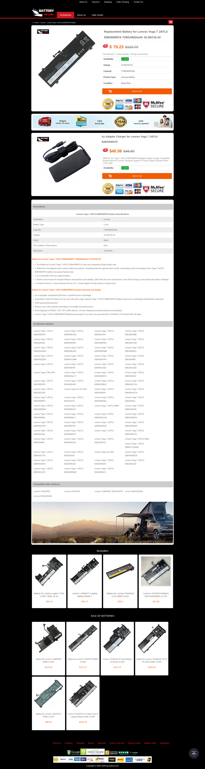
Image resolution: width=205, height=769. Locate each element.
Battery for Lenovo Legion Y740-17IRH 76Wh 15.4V (49, 594)
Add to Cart (137, 91)
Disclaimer (164, 743)
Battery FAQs (150, 743)
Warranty (102, 743)
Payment (95, 2)
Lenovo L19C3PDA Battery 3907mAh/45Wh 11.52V (156, 594)
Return (91, 743)
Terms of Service (116, 743)
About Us (83, 2)
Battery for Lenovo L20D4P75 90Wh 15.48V (83, 660)
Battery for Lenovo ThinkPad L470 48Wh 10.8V (120, 594)
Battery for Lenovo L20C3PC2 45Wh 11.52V (48, 715)
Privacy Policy (134, 743)
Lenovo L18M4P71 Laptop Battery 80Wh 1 (84, 594)
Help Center (97, 15)
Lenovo (43, 22)
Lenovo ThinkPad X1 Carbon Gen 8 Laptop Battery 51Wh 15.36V (83, 715)
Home (37, 22)
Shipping (108, 2)
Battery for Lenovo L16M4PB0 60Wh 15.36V (48, 660)
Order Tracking (122, 2)
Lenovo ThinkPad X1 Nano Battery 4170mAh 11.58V (117, 660)
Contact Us (138, 2)
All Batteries (65, 15)
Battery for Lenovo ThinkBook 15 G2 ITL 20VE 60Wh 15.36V (152, 660)
